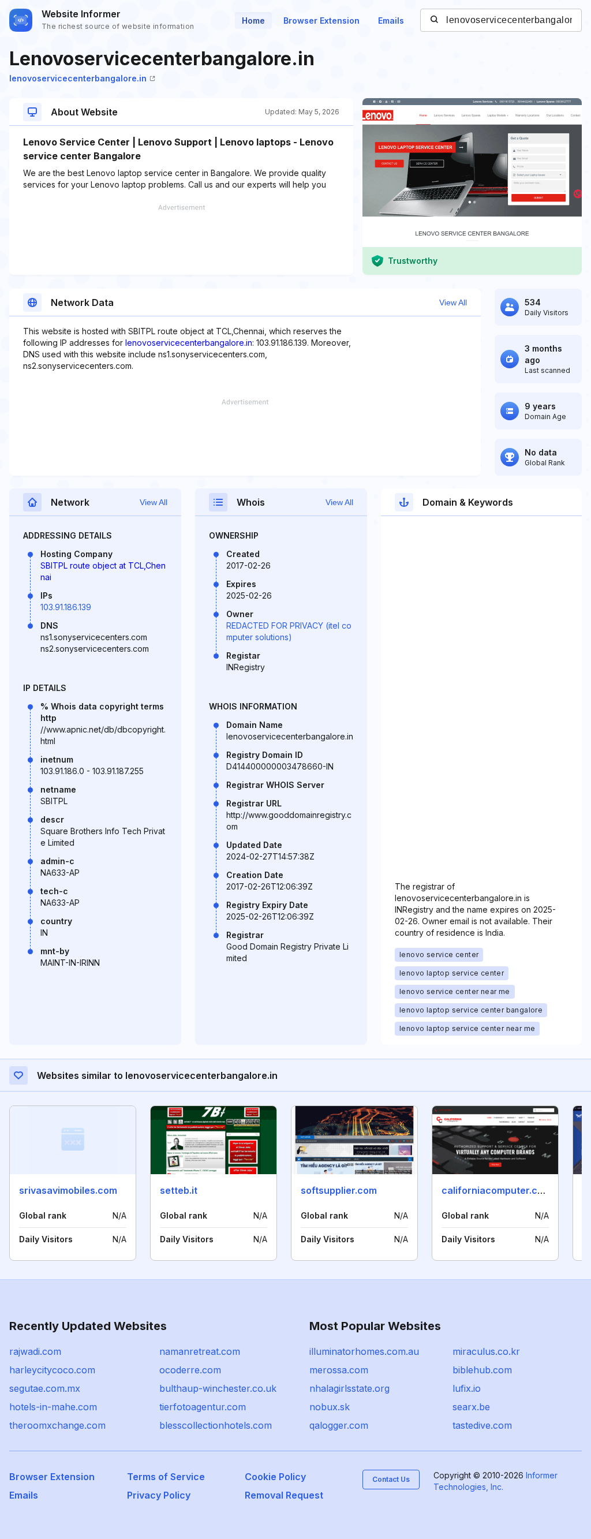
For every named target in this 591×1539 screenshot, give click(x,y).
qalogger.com (338, 1425)
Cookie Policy (275, 1476)
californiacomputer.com (496, 1190)
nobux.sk (329, 1407)
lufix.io (466, 1388)
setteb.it (178, 1190)
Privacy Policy (158, 1495)
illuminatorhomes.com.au (364, 1351)
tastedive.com (482, 1425)
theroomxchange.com (57, 1425)
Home (253, 20)
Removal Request (284, 1495)
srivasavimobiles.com (68, 1190)
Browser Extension (321, 20)
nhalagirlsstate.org (349, 1388)
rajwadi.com (35, 1351)
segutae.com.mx (44, 1388)
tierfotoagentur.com (202, 1407)
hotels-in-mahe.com (53, 1407)
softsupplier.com (339, 1190)
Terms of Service (166, 1476)
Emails (391, 20)
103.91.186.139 (65, 607)
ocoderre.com (190, 1370)
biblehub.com (482, 1370)
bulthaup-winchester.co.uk (217, 1388)
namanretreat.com (199, 1351)
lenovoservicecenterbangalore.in (78, 78)
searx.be (471, 1407)
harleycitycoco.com (52, 1370)
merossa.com (338, 1370)
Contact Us (391, 1479)
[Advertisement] (181, 240)
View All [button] (453, 302)
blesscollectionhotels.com (215, 1425)
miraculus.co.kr (486, 1351)
